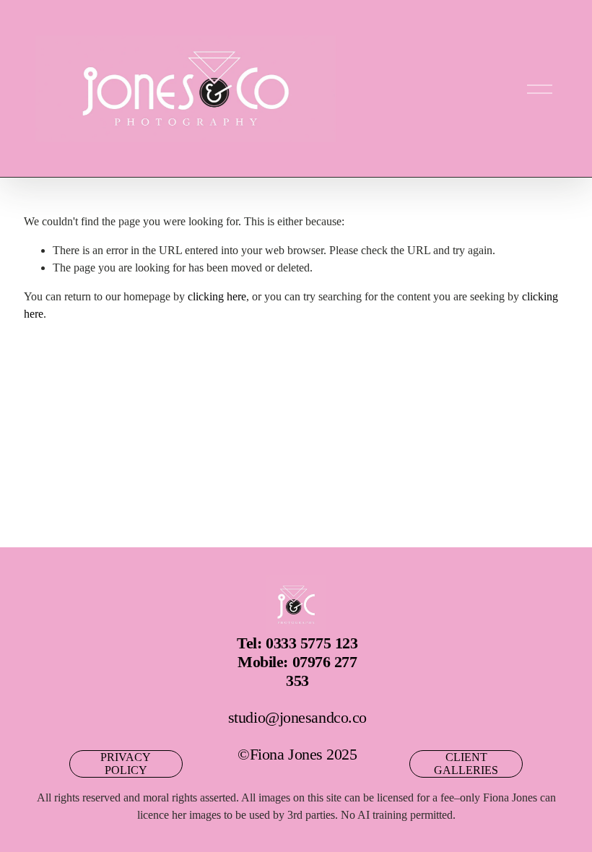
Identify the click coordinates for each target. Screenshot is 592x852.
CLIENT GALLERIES (466, 763)
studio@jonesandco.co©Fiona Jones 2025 (297, 698)
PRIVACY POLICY (125, 763)
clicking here (217, 296)
